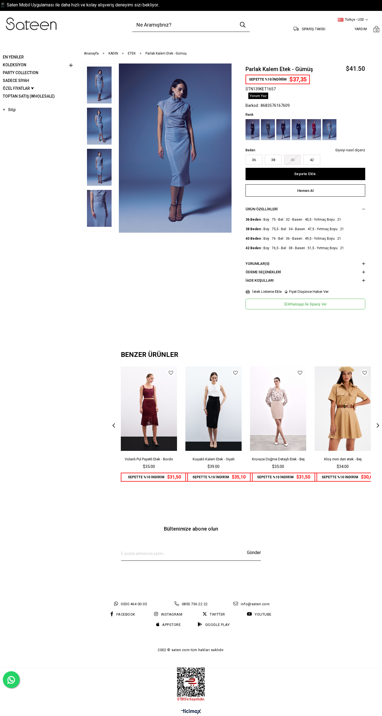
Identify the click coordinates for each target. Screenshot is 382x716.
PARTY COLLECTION (20, 72)
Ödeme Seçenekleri (263, 272)
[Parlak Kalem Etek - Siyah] (253, 129)
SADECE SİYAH (16, 80)
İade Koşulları (260, 280)
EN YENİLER (13, 57)
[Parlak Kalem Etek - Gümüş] (329, 129)
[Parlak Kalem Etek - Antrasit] (268, 129)
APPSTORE (171, 625)
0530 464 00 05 (134, 604)
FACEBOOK (125, 614)
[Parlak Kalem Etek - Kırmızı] (314, 129)
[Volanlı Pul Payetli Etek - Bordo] (149, 408)
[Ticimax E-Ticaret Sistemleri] (191, 712)
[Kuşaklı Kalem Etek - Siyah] (213, 408)
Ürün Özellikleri (262, 209)
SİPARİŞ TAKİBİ (313, 29)
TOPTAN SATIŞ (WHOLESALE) (29, 96)
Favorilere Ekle (170, 372)
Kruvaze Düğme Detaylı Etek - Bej (278, 459)
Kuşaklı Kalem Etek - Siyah (214, 459)
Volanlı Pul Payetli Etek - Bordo (149, 459)
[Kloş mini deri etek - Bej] (343, 408)
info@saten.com (255, 604)
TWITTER (217, 614)
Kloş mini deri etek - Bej (343, 459)
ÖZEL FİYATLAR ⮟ (18, 88)
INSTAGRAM (171, 614)
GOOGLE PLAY (217, 625)
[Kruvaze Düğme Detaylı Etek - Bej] (278, 408)
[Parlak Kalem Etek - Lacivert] (283, 129)
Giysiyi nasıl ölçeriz (350, 150)
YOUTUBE (263, 614)
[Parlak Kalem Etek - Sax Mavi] (299, 129)
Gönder (254, 552)
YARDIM (361, 29)
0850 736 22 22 (195, 604)
